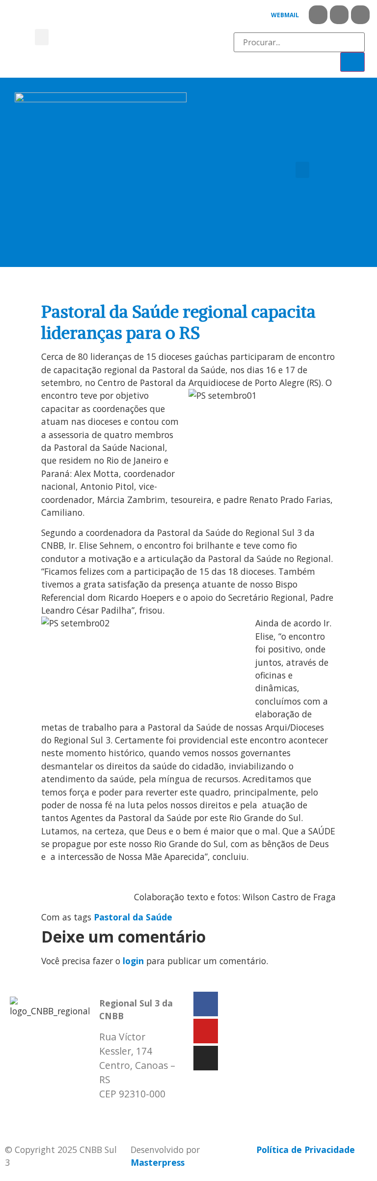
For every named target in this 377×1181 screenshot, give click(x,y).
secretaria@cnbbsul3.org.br (158, 1115)
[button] (42, 37)
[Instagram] (360, 14)
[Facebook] (318, 14)
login (133, 961)
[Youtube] (339, 14)
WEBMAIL (285, 15)
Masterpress (158, 1162)
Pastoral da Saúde (133, 917)
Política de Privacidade (305, 1149)
